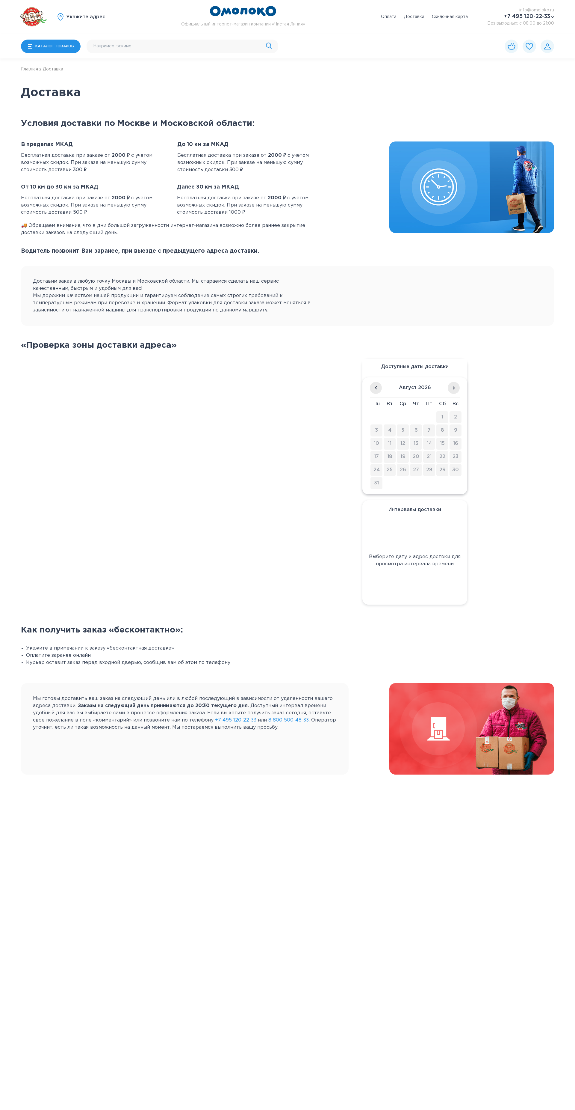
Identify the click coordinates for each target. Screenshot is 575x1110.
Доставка (414, 17)
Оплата (389, 17)
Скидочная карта (450, 17)
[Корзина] (511, 46)
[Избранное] (529, 46)
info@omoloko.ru (536, 10)
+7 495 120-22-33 (527, 16)
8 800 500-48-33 (288, 720)
